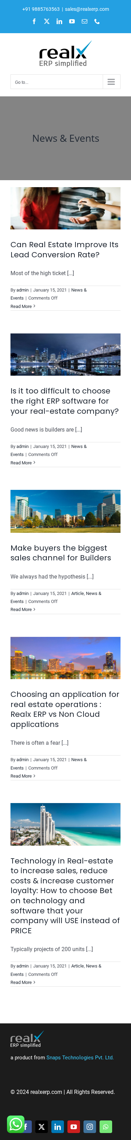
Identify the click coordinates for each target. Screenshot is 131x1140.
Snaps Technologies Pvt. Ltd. (80, 1057)
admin (22, 290)
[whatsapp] (106, 1126)
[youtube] (73, 1126)
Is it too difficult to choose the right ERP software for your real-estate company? (64, 400)
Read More (21, 306)
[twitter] (41, 1126)
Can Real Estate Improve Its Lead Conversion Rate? (64, 249)
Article (77, 593)
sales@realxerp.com (87, 9)
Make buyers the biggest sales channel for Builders (60, 553)
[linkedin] (57, 1126)
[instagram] (89, 1126)
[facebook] (25, 1126)
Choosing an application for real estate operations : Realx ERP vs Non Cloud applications (64, 709)
